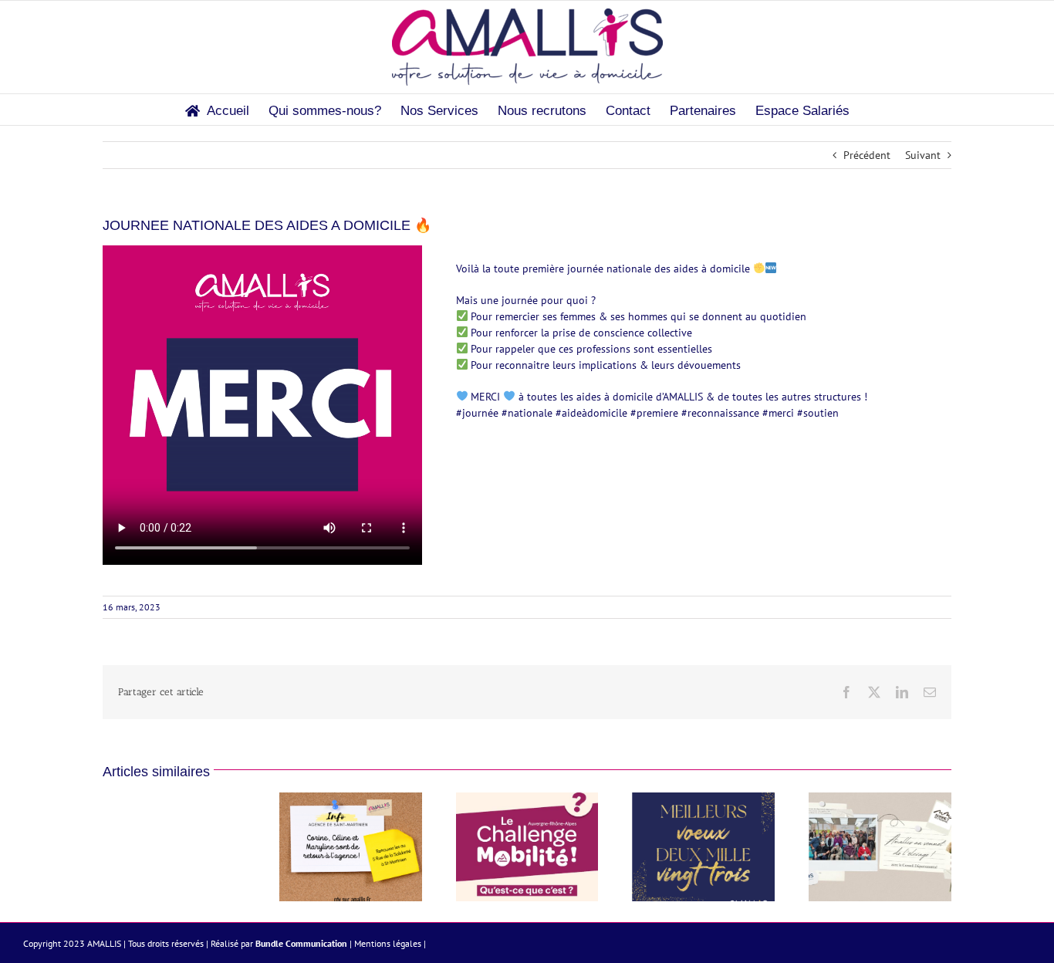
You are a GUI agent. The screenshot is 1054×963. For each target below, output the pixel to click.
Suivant (923, 155)
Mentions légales (387, 943)
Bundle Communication (301, 943)
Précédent (866, 155)
